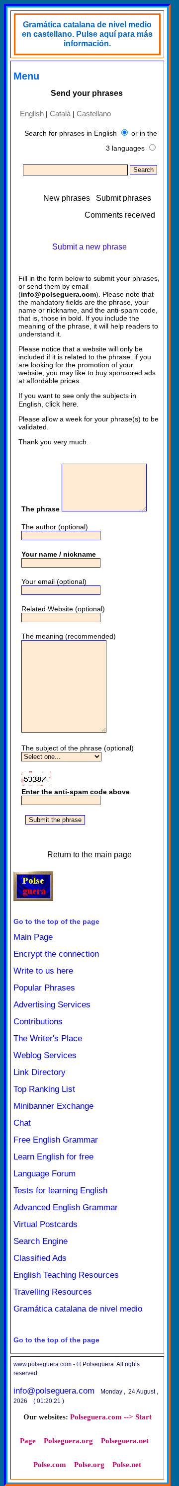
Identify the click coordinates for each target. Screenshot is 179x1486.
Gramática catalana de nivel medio (77, 1309)
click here (61, 404)
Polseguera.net (125, 1441)
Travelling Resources (52, 1292)
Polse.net (126, 1465)
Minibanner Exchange (53, 1106)
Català (60, 113)
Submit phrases (123, 198)
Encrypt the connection (56, 954)
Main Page (33, 937)
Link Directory (39, 1072)
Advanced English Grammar (65, 1207)
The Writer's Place (47, 1038)
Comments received (120, 215)
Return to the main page (89, 854)
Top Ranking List (44, 1089)
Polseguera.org (68, 1441)
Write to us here (43, 971)
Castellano (94, 113)
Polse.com (49, 1465)
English (32, 113)
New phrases (66, 198)
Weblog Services (45, 1055)
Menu (26, 76)
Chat (22, 1123)
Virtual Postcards (45, 1224)
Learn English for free (53, 1156)
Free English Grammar (55, 1140)
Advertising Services (51, 1004)
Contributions (38, 1021)
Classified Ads (40, 1258)
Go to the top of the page (56, 921)
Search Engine (40, 1241)
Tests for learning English (60, 1190)
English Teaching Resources (66, 1275)
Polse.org (89, 1465)
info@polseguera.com (53, 1391)
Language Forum (44, 1173)
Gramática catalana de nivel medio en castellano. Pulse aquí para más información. (87, 34)
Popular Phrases (44, 987)
